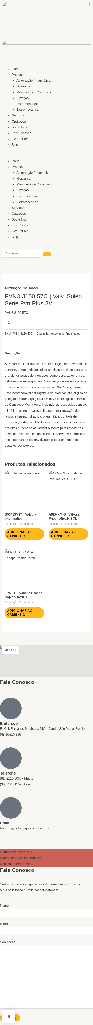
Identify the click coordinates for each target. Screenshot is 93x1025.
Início (15, 69)
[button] (46, 155)
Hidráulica (23, 86)
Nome (4, 905)
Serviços (18, 115)
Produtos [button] (18, 74)
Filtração (22, 98)
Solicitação (7, 942)
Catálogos (19, 121)
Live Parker (20, 139)
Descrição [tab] (12, 353)
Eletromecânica (27, 109)
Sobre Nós (19, 127)
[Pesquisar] (47, 254)
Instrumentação (27, 104)
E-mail (4, 924)
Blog (15, 144)
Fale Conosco (21, 133)
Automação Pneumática (33, 80)
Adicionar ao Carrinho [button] (20, 534)
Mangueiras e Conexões (33, 92)
